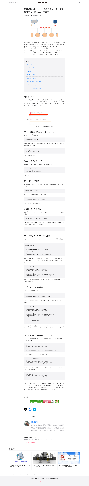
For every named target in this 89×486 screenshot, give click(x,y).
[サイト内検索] (79, 2)
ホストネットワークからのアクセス (34, 88)
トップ (10, 474)
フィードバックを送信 (30, 442)
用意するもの (29, 64)
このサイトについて (35, 478)
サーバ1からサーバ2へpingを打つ (34, 81)
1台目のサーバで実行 (31, 74)
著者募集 (42, 478)
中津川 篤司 (34, 422)
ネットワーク (34, 416)
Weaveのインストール (31, 71)
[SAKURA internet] (13, 2)
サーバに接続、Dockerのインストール (35, 67)
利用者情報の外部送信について (52, 478)
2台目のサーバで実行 (31, 78)
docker (26, 416)
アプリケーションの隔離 (32, 85)
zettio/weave (27, 392)
